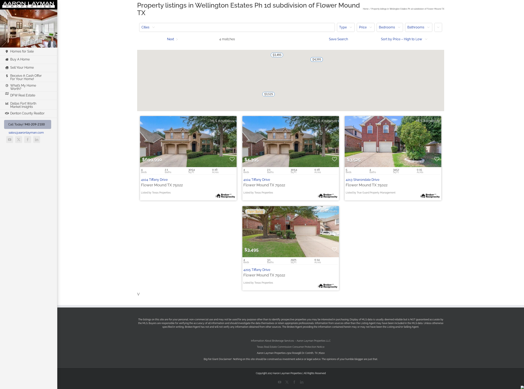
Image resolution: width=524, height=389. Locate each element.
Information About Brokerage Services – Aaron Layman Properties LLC (291, 340)
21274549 (330, 211)
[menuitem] (237, 27)
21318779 (432, 121)
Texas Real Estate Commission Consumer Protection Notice (290, 346)
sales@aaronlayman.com (26, 132)
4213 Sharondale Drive (362, 180)
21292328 (330, 121)
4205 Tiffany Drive (256, 270)
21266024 (227, 121)
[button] (237, 27)
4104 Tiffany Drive (154, 180)
